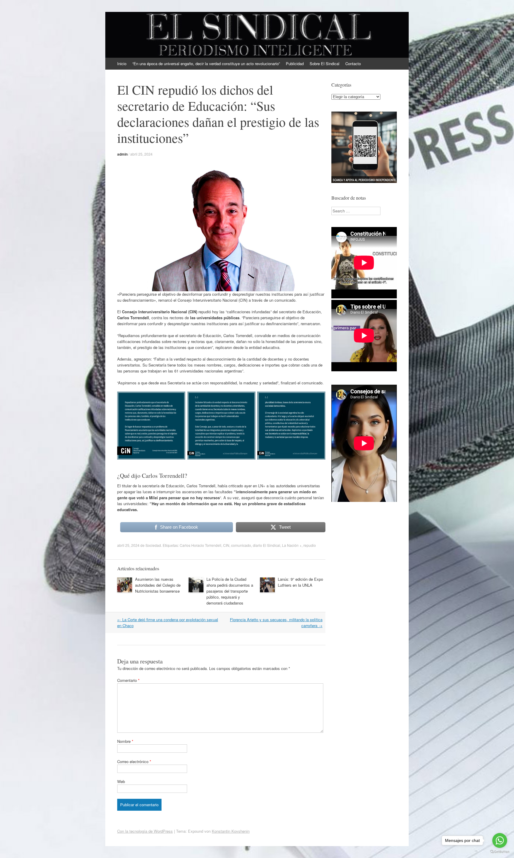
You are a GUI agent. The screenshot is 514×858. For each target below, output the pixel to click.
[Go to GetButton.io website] (499, 852)
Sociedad (153, 545)
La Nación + (292, 545)
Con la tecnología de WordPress (145, 831)
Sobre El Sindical (324, 63)
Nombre (125, 741)
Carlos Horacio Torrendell (200, 545)
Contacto (353, 63)
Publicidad (295, 63)
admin (122, 154)
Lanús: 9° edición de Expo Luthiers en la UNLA (300, 582)
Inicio (121, 63)
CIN (226, 545)
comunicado (241, 545)
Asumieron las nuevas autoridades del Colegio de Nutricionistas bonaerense (158, 585)
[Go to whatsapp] (499, 840)
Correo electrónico (134, 761)
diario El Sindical (266, 545)
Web (121, 781)
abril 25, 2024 (141, 153)
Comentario (128, 680)
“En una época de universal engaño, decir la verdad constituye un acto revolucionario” (206, 63)
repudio (309, 545)
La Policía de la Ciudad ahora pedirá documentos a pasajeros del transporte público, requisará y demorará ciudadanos (229, 591)
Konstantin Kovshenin (231, 831)
